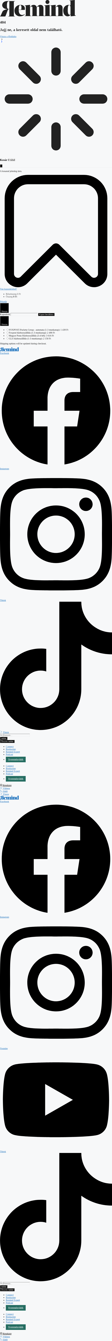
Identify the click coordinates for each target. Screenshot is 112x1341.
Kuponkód (5, 314)
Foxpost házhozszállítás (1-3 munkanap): (32, 332)
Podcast (9, 754)
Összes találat (7, 741)
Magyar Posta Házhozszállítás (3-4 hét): (31, 335)
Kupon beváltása (46, 314)
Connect (10, 746)
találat (3, 738)
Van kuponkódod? (8, 289)
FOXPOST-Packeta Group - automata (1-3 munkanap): (38, 330)
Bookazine (11, 749)
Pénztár (3, 301)
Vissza (4, 311)
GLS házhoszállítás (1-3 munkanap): (30, 338)
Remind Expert (13, 752)
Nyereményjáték (15, 759)
